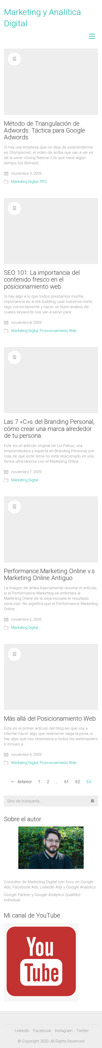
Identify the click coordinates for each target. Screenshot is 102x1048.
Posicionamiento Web (58, 331)
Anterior (24, 781)
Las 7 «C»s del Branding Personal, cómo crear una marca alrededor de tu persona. (49, 428)
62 (77, 781)
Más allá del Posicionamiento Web (50, 718)
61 (66, 781)
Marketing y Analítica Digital (42, 17)
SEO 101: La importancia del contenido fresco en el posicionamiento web (42, 279)
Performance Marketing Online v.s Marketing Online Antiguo (49, 575)
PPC (43, 182)
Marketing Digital (24, 182)
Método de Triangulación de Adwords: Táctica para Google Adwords (44, 130)
